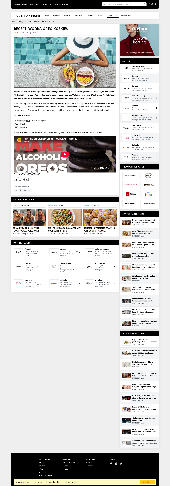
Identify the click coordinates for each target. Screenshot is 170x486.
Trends (90, 15)
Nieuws (56, 15)
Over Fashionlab (69, 462)
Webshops (126, 15)
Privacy (65, 469)
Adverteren (90, 466)
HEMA (41, 469)
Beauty (78, 15)
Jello (28, 120)
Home (48, 15)
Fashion (67, 15)
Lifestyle (112, 15)
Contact (89, 462)
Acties (101, 15)
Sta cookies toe (147, 482)
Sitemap (66, 466)
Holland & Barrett (45, 475)
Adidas (41, 462)
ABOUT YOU (43, 472)
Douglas (42, 466)
